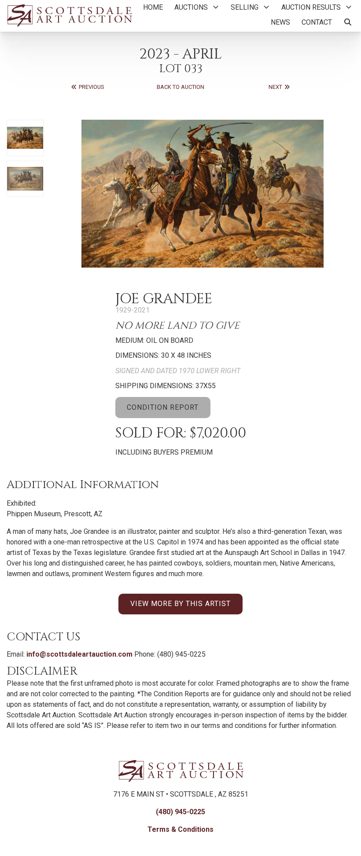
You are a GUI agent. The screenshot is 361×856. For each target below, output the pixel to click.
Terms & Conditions (180, 829)
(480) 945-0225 (180, 812)
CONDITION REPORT (163, 407)
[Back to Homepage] (69, 15)
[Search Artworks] (348, 22)
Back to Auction (180, 87)
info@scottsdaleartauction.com (79, 654)
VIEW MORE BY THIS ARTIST (180, 603)
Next (276, 87)
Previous (90, 87)
